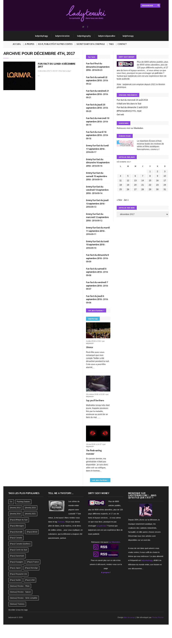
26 (128, 189)
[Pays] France (33, 562)
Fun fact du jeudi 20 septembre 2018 (95, 106)
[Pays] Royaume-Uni (18, 574)
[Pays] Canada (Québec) (20, 544)
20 (135, 185)
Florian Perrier (158, 617)
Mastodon (138, 128)
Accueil (17, 44)
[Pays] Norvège (31, 568)
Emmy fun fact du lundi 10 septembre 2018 (97, 243)
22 (150, 185)
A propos (29, 44)
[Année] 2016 (15, 514)
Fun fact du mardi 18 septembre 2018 (96, 133)
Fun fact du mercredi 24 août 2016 (132, 100)
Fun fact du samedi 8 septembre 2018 (96, 270)
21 (142, 185)
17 (165, 180)
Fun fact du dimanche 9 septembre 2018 (97, 256)
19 (128, 185)
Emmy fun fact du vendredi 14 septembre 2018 (97, 190)
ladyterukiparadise (106, 35)
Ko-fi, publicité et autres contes (55, 44)
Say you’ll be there (95, 400)
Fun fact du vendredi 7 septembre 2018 (97, 284)
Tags (111, 44)
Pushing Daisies (23, 502)
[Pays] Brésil (32, 532)
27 (135, 189)
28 (142, 189)
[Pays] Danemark (17, 556)
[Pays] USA (30, 580)
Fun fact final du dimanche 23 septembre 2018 (98, 66)
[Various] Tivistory (17, 604)
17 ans (113, 514)
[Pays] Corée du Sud (18, 550)
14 (142, 180)
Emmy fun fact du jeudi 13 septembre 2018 (97, 202)
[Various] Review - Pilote (20, 586)
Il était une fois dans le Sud (129, 104)
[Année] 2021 (30, 514)
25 (120, 189)
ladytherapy (128, 35)
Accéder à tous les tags (18, 610)
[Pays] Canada (16, 538)
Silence (89, 347)
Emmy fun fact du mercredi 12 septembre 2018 (97, 217)
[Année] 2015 (30, 508)
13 (135, 180)
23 (157, 185)
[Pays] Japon (15, 568)
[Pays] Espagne (16, 562)
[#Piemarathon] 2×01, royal (129, 111)
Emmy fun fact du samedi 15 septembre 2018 (96, 176)
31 (165, 189)
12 (128, 180)
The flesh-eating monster (94, 452)
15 (150, 180)
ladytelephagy (41, 35)
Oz (11, 502)
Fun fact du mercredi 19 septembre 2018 (97, 120)
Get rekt (120, 114)
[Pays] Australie (16, 532)
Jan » (126, 200)
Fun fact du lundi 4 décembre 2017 (56, 65)
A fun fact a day (64, 71)
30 (157, 189)
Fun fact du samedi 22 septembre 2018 (96, 79)
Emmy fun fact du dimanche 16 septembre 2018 (98, 162)
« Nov (119, 200)
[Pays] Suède (15, 580)
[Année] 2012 (15, 508)
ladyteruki (89, 343)
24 (165, 185)
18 (120, 185)
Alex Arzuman (129, 617)
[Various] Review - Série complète (23, 598)
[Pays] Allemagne (17, 526)
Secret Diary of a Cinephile (90, 44)
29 (150, 189)
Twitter (83, 27)
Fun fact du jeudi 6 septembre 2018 (95, 298)
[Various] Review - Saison (20, 592)
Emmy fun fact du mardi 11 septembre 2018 (98, 229)
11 (120, 180)
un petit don (157, 73)
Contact (122, 44)
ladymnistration (62, 35)
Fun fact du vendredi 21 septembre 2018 (97, 92)
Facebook (87, 27)
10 (165, 176)
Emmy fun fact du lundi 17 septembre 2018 (97, 147)
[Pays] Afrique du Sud (18, 520)
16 (157, 180)
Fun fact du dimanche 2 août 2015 (132, 107)
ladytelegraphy (84, 35)
